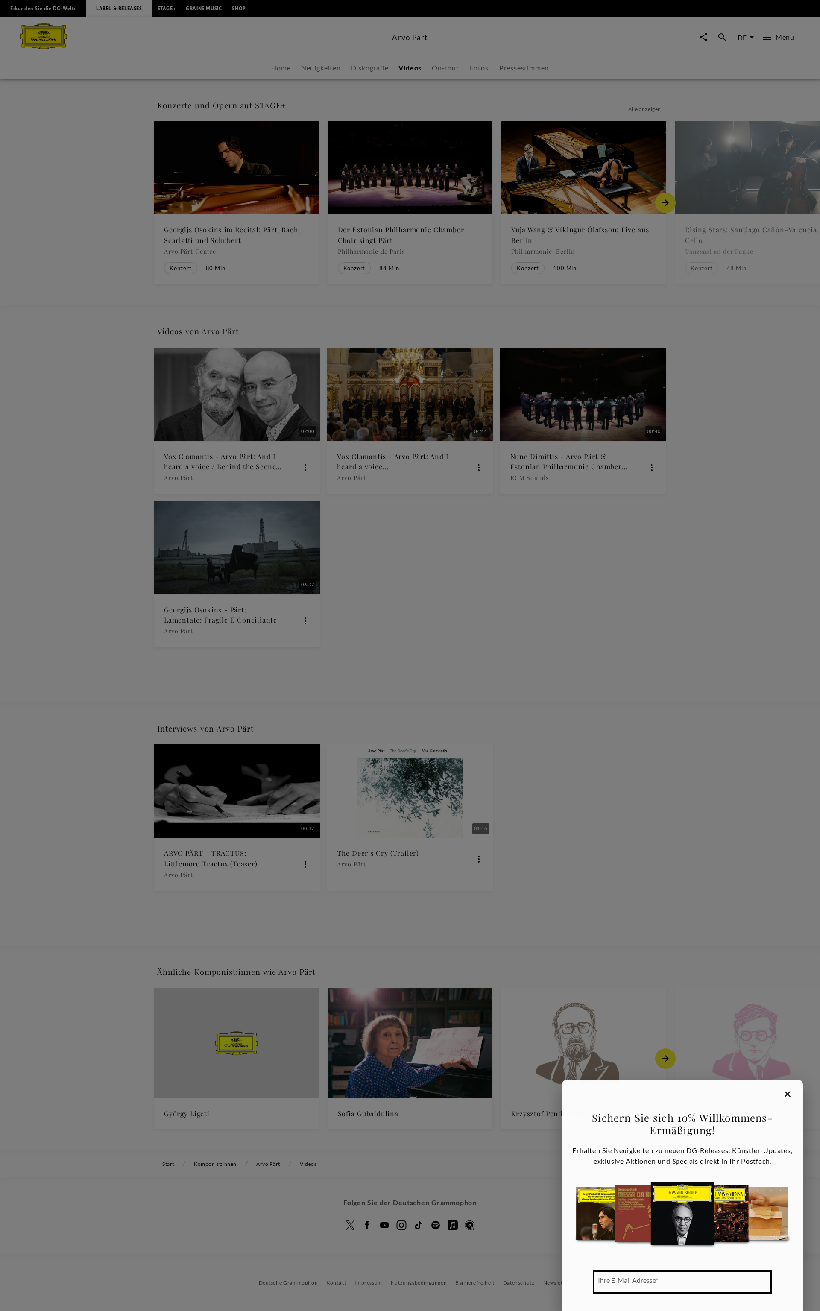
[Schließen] (787, 1094)
